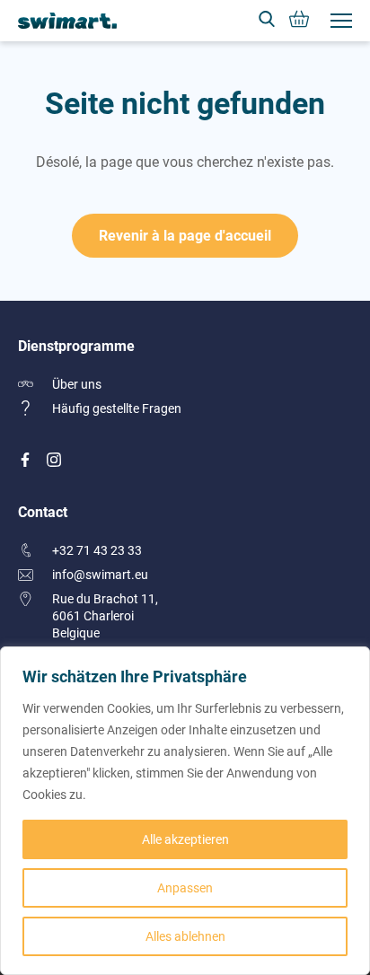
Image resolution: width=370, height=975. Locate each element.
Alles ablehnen (185, 935)
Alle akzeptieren (185, 839)
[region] (185, 810)
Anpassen (185, 887)
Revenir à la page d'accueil (185, 234)
